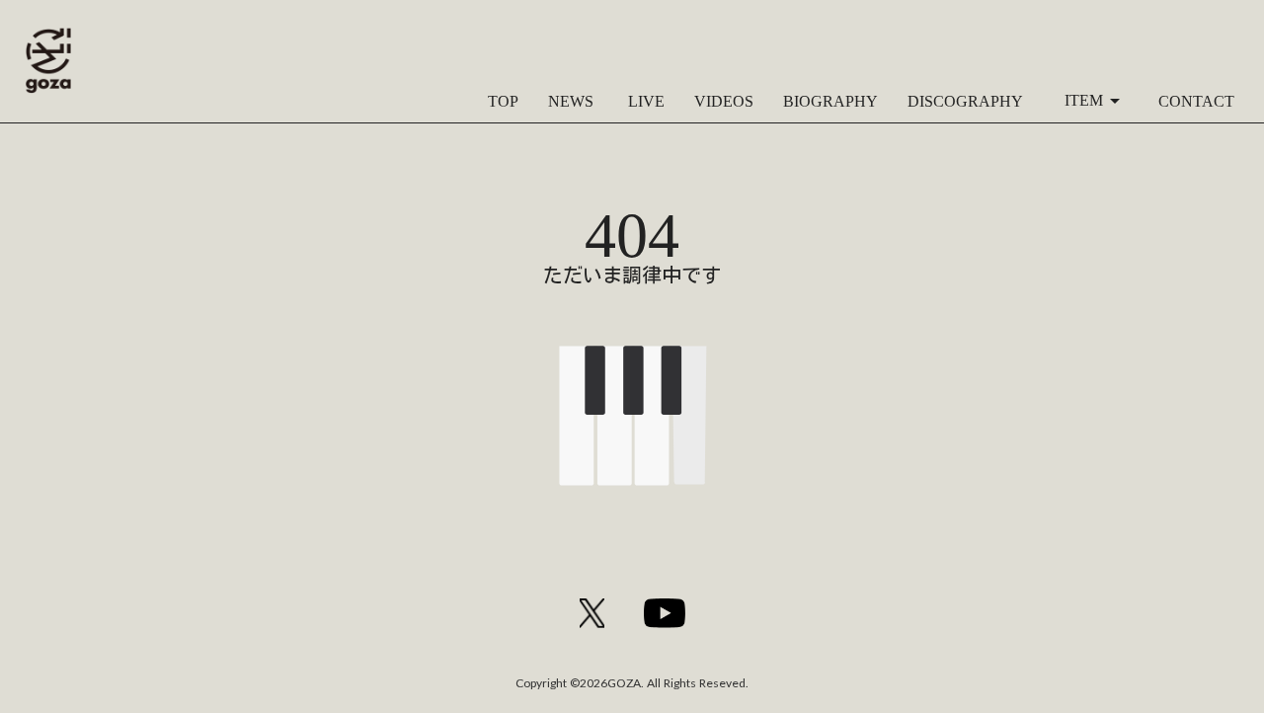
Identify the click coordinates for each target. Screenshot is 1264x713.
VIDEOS (723, 101)
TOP (503, 101)
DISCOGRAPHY (965, 101)
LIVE (644, 101)
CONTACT (1196, 101)
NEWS (570, 101)
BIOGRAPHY (830, 101)
